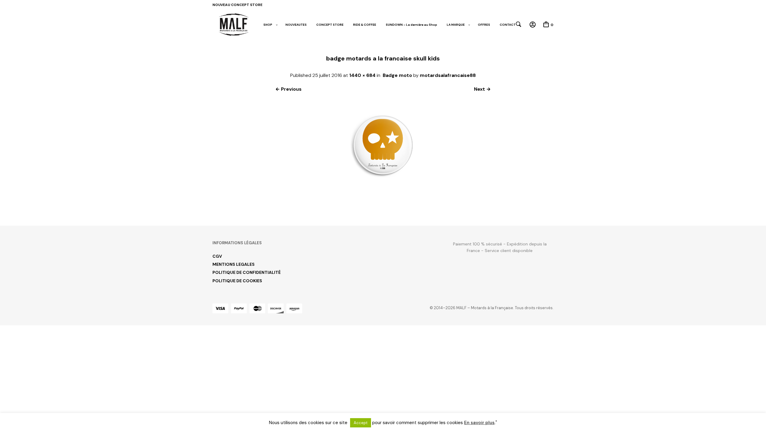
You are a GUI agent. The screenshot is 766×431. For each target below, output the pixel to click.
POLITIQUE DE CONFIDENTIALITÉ (246, 272)
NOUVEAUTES (296, 25)
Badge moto (397, 75)
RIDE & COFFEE (364, 25)
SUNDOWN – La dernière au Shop (411, 25)
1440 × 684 (362, 75)
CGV (217, 256)
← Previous (288, 89)
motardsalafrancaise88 (448, 75)
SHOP (267, 25)
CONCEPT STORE (330, 25)
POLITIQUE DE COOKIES (237, 280)
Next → (482, 89)
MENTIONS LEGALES (233, 264)
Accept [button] (360, 422)
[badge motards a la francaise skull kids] (383, 204)
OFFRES (484, 25)
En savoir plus (479, 423)
